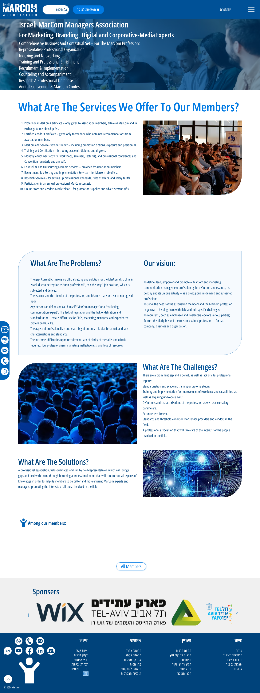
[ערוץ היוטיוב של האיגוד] (18, 651)
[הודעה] (5, 350)
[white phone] (5, 361)
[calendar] (5, 329)
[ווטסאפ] (5, 371)
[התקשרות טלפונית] (29, 641)
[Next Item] (237, 612)
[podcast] (5, 340)
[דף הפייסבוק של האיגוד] (29, 651)
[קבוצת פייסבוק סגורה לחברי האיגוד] (51, 651)
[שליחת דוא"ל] (40, 641)
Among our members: (47, 523)
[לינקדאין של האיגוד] (40, 651)
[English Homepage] (8, 651)
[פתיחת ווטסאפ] (18, 641)
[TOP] (8, 679)
